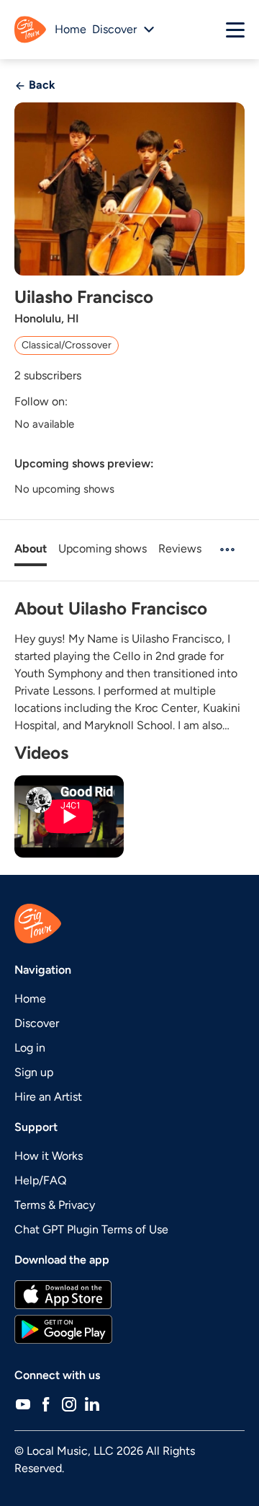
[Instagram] (69, 1404)
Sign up (33, 1072)
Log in (29, 1047)
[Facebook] (46, 1404)
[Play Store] (129, 1329)
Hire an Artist (48, 1097)
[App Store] (129, 1294)
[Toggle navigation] (235, 29)
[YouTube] (23, 1404)
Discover (36, 1023)
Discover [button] (114, 29)
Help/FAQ (40, 1180)
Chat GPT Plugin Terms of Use (91, 1229)
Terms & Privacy (54, 1205)
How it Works (48, 1156)
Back (40, 85)
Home (70, 29)
